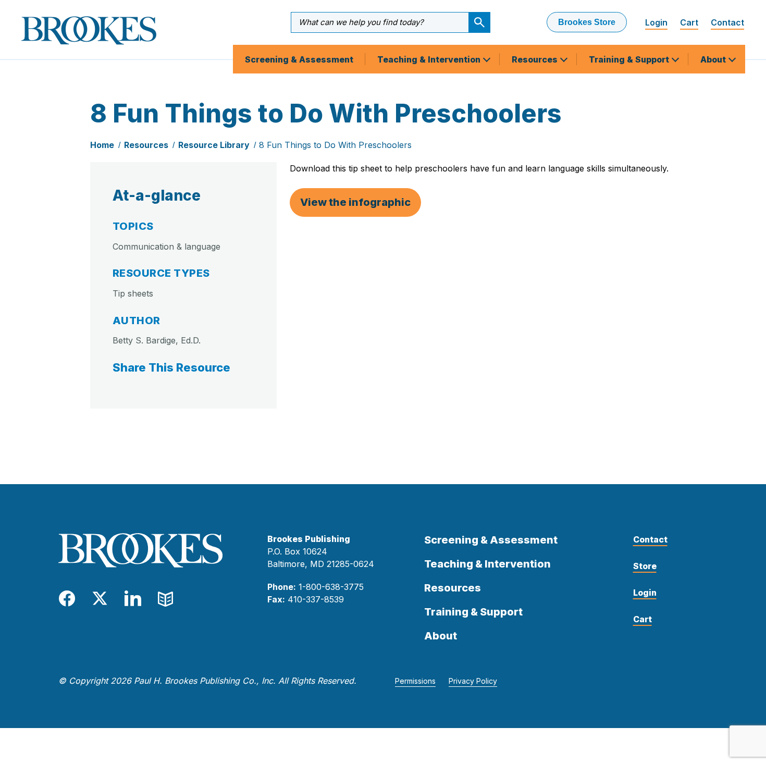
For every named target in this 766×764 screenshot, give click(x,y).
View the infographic (355, 202)
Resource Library (214, 145)
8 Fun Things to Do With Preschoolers (335, 145)
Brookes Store (586, 22)
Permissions (415, 680)
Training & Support (630, 59)
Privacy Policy (473, 680)
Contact (727, 22)
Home (102, 145)
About (714, 59)
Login (656, 22)
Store (645, 566)
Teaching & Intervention (430, 59)
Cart (689, 22)
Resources (536, 59)
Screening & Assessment (299, 59)
